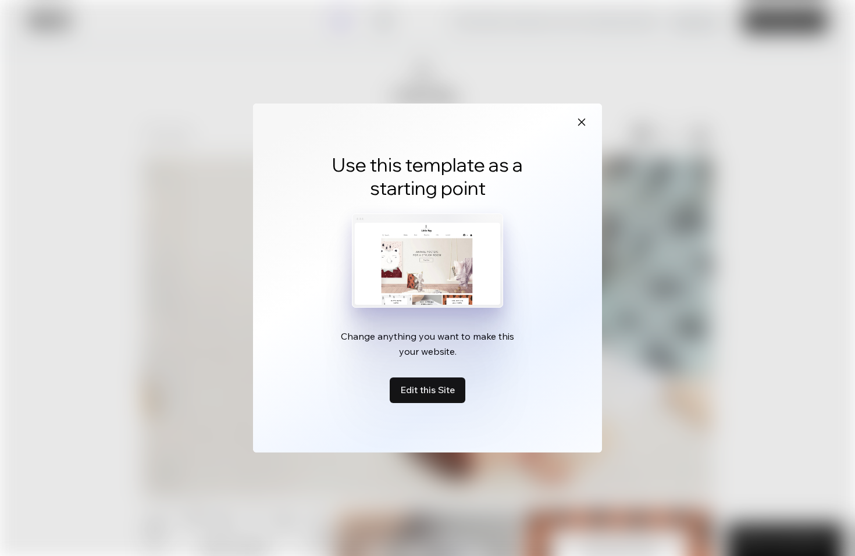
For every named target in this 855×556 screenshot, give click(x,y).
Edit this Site (427, 389)
